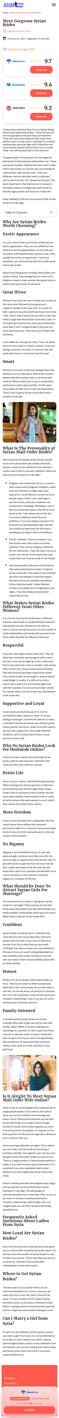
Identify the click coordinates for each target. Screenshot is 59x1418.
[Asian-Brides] (27, 5)
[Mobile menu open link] (53, 4)
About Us (9, 1378)
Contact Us (10, 1383)
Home (5, 12)
